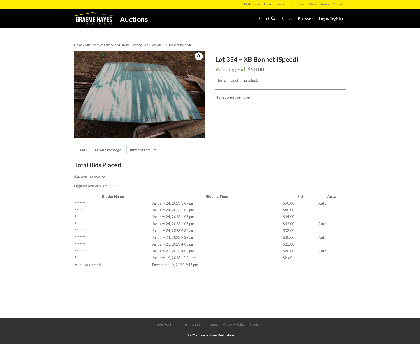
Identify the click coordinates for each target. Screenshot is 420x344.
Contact (338, 4)
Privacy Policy (234, 324)
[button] (199, 56)
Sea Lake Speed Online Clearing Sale (249, 107)
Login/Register (331, 18)
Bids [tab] (83, 150)
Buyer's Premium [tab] (143, 150)
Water (313, 4)
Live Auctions (167, 324)
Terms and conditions (200, 324)
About (267, 4)
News (325, 4)
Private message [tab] (108, 150)
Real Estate (252, 4)
